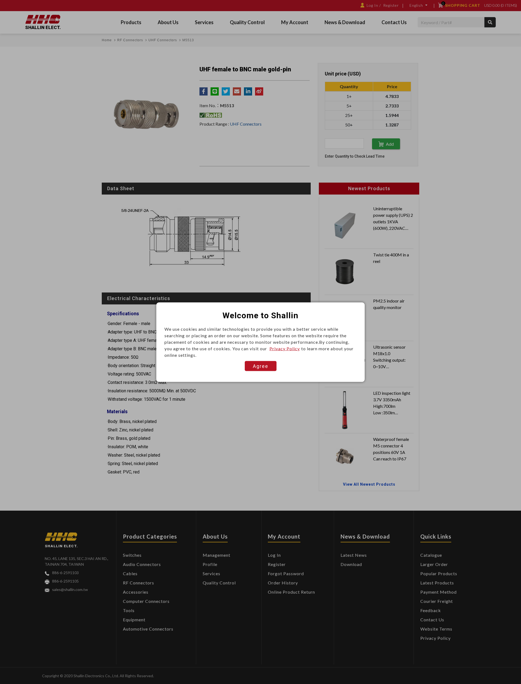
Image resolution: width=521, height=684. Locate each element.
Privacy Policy (284, 348)
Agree (260, 366)
